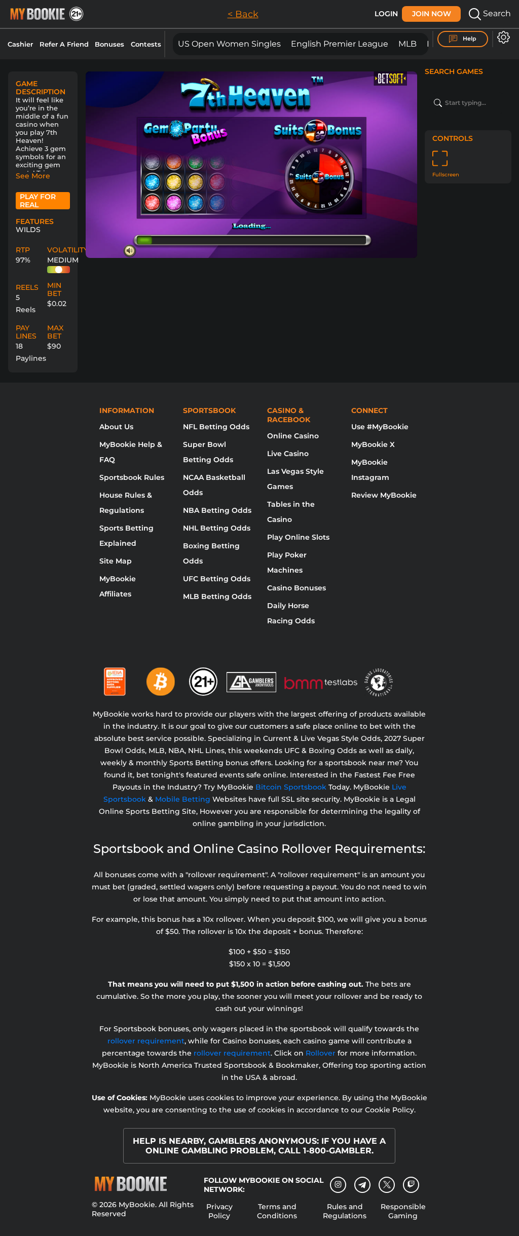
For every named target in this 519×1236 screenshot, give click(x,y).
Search (496, 13)
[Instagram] (338, 1185)
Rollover (321, 1053)
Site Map (115, 561)
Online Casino (293, 435)
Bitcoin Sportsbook (290, 787)
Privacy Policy (219, 1211)
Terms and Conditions (277, 1211)
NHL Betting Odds (216, 528)
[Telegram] (362, 1185)
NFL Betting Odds (216, 426)
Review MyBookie (384, 495)
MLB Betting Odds (217, 596)
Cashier (20, 44)
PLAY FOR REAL (38, 200)
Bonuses (109, 44)
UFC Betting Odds (216, 578)
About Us (116, 426)
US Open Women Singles (229, 44)
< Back (243, 14)
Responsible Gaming (403, 1211)
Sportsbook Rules (131, 477)
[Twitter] (387, 1184)
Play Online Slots (298, 537)
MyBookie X (373, 444)
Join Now (431, 13)
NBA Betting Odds (217, 510)
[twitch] (411, 1185)
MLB (407, 44)
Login (386, 13)
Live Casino (288, 453)
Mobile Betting (182, 799)
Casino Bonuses (296, 587)
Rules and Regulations (344, 1211)
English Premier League (339, 44)
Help (468, 38)
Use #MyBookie (380, 426)
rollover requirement (145, 1040)
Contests (146, 44)
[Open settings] (501, 37)
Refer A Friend (64, 44)
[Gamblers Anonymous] (252, 677)
